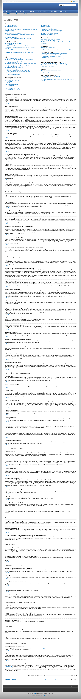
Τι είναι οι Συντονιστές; (46, 26)
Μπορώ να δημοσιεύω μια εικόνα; (12, 82)
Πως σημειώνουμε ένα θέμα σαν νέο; (12, 74)
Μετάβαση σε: (31, 675)
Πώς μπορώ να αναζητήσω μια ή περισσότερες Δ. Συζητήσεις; (54, 53)
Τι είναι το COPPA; (8, 35)
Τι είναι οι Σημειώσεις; (9, 86)
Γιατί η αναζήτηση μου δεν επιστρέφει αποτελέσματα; (52, 54)
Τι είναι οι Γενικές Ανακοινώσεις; (11, 84)
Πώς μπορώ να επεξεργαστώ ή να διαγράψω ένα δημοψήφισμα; (18, 65)
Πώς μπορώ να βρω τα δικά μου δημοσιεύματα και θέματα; (53, 59)
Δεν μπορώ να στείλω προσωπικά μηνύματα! (50, 39)
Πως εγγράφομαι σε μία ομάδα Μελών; (49, 29)
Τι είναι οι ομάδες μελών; (46, 28)
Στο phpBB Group (45, 648)
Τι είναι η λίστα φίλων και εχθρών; (48, 47)
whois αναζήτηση (8, 666)
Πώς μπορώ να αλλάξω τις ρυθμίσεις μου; (13, 43)
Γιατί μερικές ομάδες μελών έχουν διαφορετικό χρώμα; (52, 32)
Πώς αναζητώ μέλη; (45, 57)
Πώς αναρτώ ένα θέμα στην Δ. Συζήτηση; (13, 58)
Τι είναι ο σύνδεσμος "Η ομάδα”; (48, 34)
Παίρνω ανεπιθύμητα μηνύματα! (48, 40)
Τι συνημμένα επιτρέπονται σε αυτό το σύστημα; (51, 70)
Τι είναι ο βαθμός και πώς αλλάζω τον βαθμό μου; (15, 51)
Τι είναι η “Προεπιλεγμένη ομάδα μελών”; (49, 33)
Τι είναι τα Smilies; (8, 81)
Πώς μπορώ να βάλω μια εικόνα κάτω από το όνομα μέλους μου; (18, 49)
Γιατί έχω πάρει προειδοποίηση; (11, 69)
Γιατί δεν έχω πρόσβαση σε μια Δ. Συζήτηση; (14, 66)
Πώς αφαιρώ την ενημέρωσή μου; (48, 66)
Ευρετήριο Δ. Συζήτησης (11, 679)
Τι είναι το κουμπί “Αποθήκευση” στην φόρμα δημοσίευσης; (17, 71)
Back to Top (73, 686)
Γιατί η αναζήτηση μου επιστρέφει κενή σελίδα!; (51, 56)
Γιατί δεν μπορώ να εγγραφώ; (11, 37)
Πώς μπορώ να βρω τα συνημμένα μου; (49, 72)
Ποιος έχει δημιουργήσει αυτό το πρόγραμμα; (50, 76)
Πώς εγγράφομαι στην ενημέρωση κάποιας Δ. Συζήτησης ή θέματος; (55, 64)
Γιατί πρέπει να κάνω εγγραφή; (11, 26)
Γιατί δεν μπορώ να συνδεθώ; (11, 25)
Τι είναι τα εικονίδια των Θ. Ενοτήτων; (12, 89)
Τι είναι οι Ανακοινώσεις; (10, 85)
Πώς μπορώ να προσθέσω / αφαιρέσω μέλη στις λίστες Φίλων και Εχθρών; (56, 49)
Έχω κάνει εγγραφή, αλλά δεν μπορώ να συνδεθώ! (15, 33)
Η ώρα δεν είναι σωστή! (9, 44)
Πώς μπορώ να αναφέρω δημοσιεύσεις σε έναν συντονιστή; (17, 70)
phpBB (34, 693)
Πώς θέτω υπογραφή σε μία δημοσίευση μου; (14, 61)
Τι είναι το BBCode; (9, 78)
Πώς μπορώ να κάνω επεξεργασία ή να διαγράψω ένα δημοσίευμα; (19, 59)
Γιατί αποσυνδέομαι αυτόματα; (11, 28)
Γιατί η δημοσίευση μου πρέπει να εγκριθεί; (14, 73)
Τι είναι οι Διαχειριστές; (46, 25)
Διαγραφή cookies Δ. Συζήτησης (48, 679)
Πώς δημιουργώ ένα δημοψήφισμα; (12, 62)
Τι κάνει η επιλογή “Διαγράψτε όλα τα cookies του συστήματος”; (18, 38)
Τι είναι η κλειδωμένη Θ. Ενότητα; (12, 88)
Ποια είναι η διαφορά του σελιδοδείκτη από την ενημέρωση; (53, 63)
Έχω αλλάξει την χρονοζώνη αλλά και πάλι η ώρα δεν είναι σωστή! (18, 45)
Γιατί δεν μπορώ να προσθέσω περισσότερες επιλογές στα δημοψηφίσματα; (20, 63)
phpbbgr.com (46, 695)
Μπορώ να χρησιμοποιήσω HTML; (12, 80)
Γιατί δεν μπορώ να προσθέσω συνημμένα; (14, 67)
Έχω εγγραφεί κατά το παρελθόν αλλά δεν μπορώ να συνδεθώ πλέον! (19, 34)
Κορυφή (7, 103)
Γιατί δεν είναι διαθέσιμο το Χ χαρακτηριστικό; (50, 78)
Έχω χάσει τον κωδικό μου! (10, 32)
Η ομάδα (38, 679)
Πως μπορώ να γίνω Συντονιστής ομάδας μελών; (51, 30)
